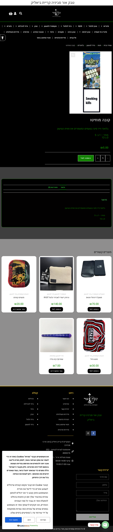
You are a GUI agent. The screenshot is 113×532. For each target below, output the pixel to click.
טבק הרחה (71, 32)
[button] (3, 38)
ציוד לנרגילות (23, 26)
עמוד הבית (108, 45)
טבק (35, 26)
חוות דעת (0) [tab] (53, 187)
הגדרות (43, 519)
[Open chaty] (105, 525)
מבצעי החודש (38, 32)
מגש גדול (94, 359)
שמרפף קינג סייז (56, 359)
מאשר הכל (13, 519)
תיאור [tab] (63, 187)
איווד (52, 32)
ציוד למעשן (91, 45)
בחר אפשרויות (19, 309)
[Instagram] (88, 433)
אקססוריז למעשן (50, 26)
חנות (99, 45)
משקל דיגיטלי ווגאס (94, 297)
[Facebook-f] (93, 433)
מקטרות (61, 32)
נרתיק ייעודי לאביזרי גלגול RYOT (56, 297)
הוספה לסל (86, 158)
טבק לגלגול (93, 26)
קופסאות (52, 356)
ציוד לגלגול (67, 26)
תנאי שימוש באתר (44, 37)
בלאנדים (81, 45)
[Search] (20, 13)
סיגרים (9, 26)
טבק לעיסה (86, 32)
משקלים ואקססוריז (98, 294)
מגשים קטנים (19, 297)
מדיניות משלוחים (12, 32)
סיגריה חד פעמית (100, 32)
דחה (29, 519)
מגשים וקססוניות (23, 294)
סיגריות (106, 26)
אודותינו (26, 32)
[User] (15, 13)
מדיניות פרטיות (60, 37)
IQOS (80, 26)
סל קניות (73, 37)
